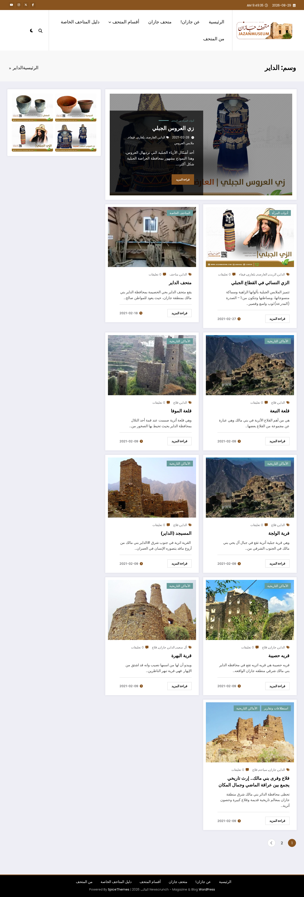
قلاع (273, 402)
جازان (272, 647)
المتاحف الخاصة (180, 213)
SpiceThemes (118, 889)
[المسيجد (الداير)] (152, 487)
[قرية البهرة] (152, 609)
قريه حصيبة (279, 655)
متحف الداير (180, 282)
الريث (272, 274)
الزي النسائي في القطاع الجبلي (260, 282)
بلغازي (140, 137)
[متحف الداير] (152, 236)
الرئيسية (216, 22)
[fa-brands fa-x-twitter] (25, 5)
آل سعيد (181, 647)
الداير (161, 137)
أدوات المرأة (188, 120)
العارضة (151, 137)
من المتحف (213, 39)
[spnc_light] (31, 30)
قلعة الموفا (181, 410)
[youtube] (11, 5)
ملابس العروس (184, 143)
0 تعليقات (224, 274)
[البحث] (40, 30)
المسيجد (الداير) (176, 533)
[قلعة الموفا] (152, 364)
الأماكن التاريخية (277, 341)
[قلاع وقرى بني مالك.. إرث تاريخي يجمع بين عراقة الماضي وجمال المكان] (250, 732)
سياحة (263, 769)
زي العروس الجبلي (173, 128)
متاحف (174, 274)
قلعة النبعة (280, 410)
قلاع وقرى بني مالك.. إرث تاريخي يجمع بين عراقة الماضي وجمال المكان (254, 782)
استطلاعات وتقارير (276, 708)
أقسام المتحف (125, 22)
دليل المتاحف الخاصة (80, 22)
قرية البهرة (181, 655)
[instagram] (18, 5)
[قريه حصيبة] (250, 609)
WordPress (207, 889)
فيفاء (131, 137)
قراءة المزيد (183, 179)
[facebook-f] (33, 5)
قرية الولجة (279, 533)
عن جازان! (190, 22)
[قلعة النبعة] (250, 364)
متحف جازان (160, 22)
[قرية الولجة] (250, 487)
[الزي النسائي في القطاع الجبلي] (250, 236)
